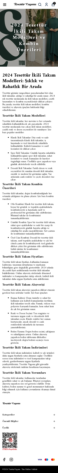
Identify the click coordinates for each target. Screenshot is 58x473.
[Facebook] (4, 459)
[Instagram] (11, 459)
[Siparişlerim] (46, 4)
